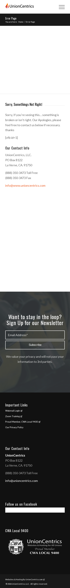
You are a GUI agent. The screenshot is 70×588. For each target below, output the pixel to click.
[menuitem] (60, 7)
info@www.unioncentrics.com (25, 185)
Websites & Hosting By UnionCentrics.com (24, 579)
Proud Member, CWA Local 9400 (21, 421)
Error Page (10, 18)
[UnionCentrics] (29, 7)
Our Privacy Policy (14, 427)
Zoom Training (12, 416)
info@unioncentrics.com (21, 481)
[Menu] (60, 7)
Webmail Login (12, 410)
